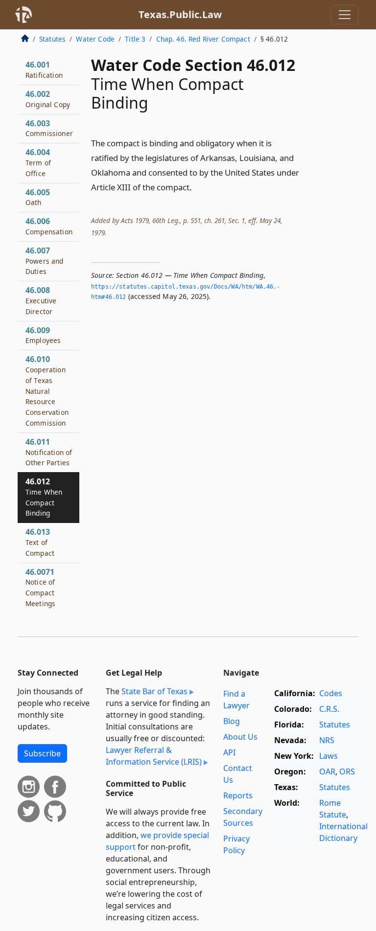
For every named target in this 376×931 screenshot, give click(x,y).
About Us (240, 736)
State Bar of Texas (154, 691)
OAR (327, 771)
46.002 (47, 99)
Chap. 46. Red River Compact (203, 39)
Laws (328, 755)
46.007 (44, 260)
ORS (347, 771)
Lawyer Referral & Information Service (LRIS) (154, 756)
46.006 (48, 226)
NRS (326, 740)
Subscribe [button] (42, 753)
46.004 (38, 162)
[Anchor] (197, 186)
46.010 (47, 391)
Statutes (52, 39)
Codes (330, 693)
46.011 (48, 452)
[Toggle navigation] (344, 14)
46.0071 (40, 587)
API (229, 752)
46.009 (43, 335)
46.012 (43, 497)
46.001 (44, 69)
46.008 (40, 300)
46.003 (49, 128)
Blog (231, 721)
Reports (238, 795)
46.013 (39, 542)
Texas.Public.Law (180, 14)
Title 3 (135, 39)
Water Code (95, 39)
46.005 (37, 197)
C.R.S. (329, 709)
